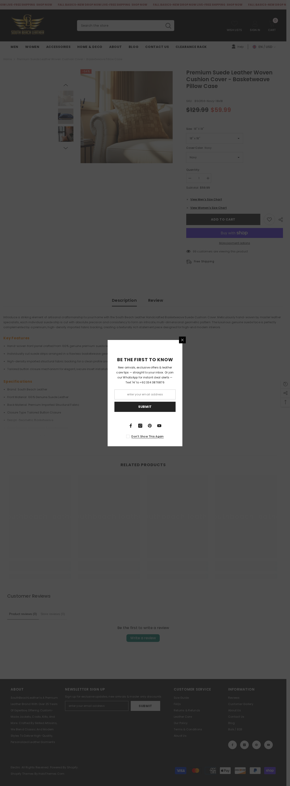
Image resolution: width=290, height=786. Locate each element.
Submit (145, 406)
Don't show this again (147, 436)
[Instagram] (140, 425)
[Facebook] (130, 425)
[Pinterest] (150, 425)
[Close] (182, 340)
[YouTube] (159, 425)
